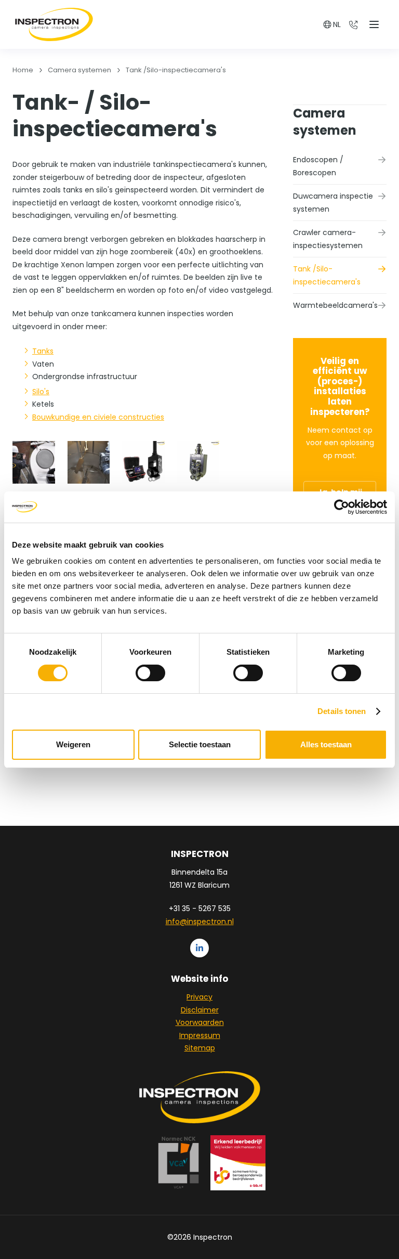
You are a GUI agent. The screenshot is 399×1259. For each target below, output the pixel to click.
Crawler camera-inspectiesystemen (328, 239)
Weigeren (73, 744)
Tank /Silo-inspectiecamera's (327, 275)
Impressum (199, 1035)
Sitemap (199, 1048)
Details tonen (341, 711)
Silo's (40, 391)
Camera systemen (324, 122)
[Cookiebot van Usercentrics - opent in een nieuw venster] (341, 507)
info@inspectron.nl (200, 921)
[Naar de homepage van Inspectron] (54, 24)
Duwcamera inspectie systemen (333, 202)
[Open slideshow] (33, 462)
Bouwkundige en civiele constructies (98, 417)
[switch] (150, 673)
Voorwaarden (200, 1022)
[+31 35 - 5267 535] (353, 24)
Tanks (43, 351)
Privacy (199, 997)
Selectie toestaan (200, 744)
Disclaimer (200, 1010)
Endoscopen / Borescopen (318, 166)
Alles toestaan (326, 744)
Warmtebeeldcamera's (335, 305)
